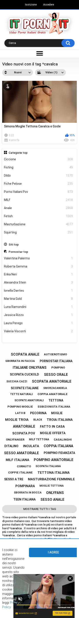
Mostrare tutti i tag (39, 509)
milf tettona (39, 439)
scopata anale (25, 354)
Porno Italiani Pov (38, 191)
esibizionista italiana (54, 406)
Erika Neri (38, 274)
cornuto (24, 466)
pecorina (38, 413)
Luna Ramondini (38, 307)
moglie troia (17, 420)
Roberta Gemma (38, 266)
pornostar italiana (56, 361)
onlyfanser (15, 439)
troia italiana (60, 420)
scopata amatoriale (51, 381)
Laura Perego (38, 323)
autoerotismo (55, 354)
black (37, 419)
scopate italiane (25, 388)
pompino (58, 367)
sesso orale (56, 374)
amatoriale (24, 426)
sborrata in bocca (27, 492)
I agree (53, 552)
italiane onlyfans (30, 367)
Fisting (38, 167)
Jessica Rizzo (38, 315)
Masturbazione (38, 224)
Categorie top (18, 152)
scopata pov (23, 433)
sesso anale (52, 499)
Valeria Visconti (38, 331)
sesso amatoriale (21, 453)
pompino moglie (20, 406)
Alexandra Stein (38, 282)
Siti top (14, 244)
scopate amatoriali (29, 400)
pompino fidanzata (59, 453)
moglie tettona (52, 485)
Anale (38, 208)
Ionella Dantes (38, 290)
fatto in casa (52, 426)
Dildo (38, 175)
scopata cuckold (24, 374)
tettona (55, 400)
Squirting (38, 232)
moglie (57, 413)
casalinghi (63, 439)
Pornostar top (18, 251)
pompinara (25, 486)
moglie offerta (52, 433)
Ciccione (38, 159)
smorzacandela (55, 388)
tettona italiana (54, 473)
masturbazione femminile (51, 479)
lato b (20, 413)
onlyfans (55, 493)
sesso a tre (13, 479)
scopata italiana (48, 466)
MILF (38, 200)
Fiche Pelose (38, 183)
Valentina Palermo (38, 258)
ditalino (11, 446)
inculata (31, 446)
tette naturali (21, 394)
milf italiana (17, 460)
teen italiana (24, 499)
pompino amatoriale (53, 460)
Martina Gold (38, 298)
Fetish (38, 216)
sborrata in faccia (20, 361)
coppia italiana (58, 446)
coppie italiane (20, 472)
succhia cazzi (16, 381)
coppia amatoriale (53, 394)
